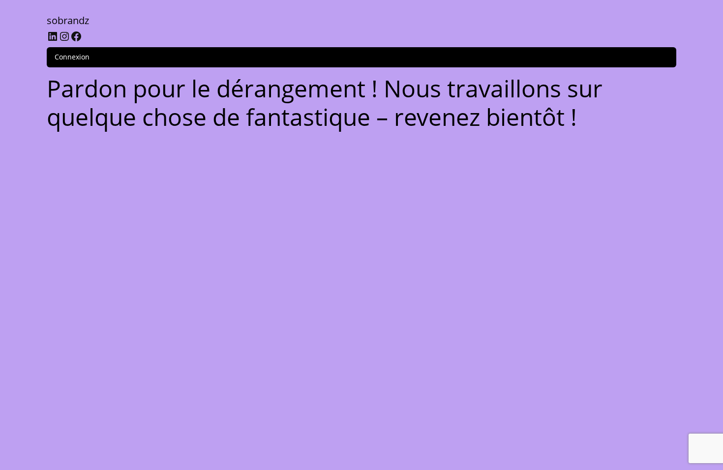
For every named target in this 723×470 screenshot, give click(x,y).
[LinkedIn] (53, 36)
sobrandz (68, 20)
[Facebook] (76, 36)
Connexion (72, 56)
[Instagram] (64, 36)
